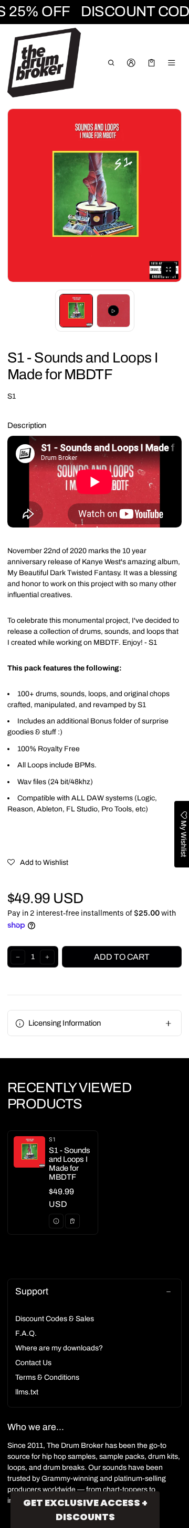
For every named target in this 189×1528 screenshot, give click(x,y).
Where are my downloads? (59, 1348)
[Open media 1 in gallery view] (76, 310)
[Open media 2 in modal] (94, 195)
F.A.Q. (26, 1333)
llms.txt (26, 1392)
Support (31, 1291)
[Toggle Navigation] (172, 63)
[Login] (131, 63)
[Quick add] (72, 1221)
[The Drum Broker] (44, 63)
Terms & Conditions (47, 1377)
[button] (111, 63)
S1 (11, 396)
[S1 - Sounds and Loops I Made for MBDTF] (53, 1182)
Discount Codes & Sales (54, 1319)
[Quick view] (56, 1221)
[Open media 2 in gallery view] (113, 310)
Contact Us (33, 1363)
